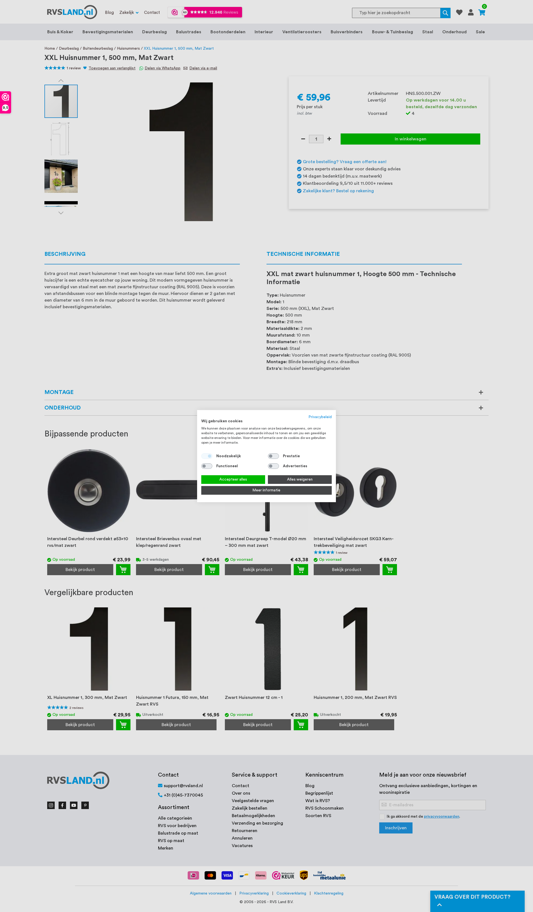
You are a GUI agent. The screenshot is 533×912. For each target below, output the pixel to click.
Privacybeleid (320, 417)
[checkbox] (273, 456)
